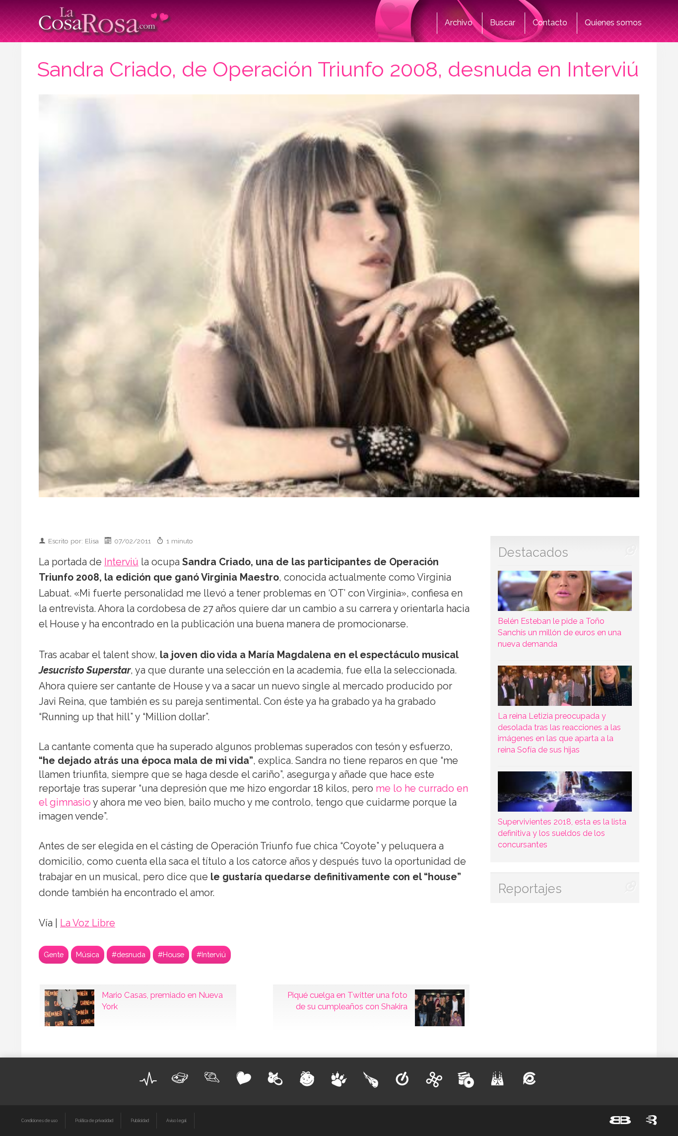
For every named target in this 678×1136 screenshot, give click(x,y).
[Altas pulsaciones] (148, 1079)
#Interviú (211, 954)
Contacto (550, 22)
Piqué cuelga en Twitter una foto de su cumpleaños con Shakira (347, 1001)
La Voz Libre (87, 923)
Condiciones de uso (39, 1120)
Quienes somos (613, 22)
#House (171, 954)
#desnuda (128, 954)
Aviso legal (176, 1120)
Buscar (502, 22)
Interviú (121, 562)
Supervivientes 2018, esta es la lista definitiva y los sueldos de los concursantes (562, 833)
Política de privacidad (94, 1120)
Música (87, 954)
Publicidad (140, 1120)
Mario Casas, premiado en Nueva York (162, 1001)
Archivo (459, 22)
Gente (54, 954)
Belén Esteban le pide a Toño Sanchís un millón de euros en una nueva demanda (559, 632)
